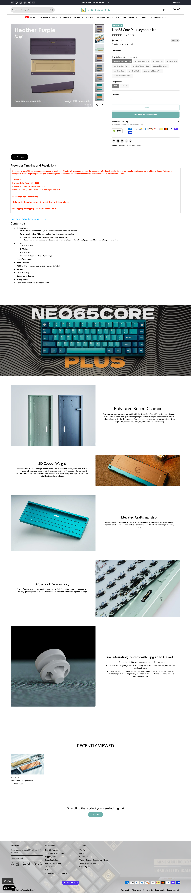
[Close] (119, 431)
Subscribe (108, 447)
